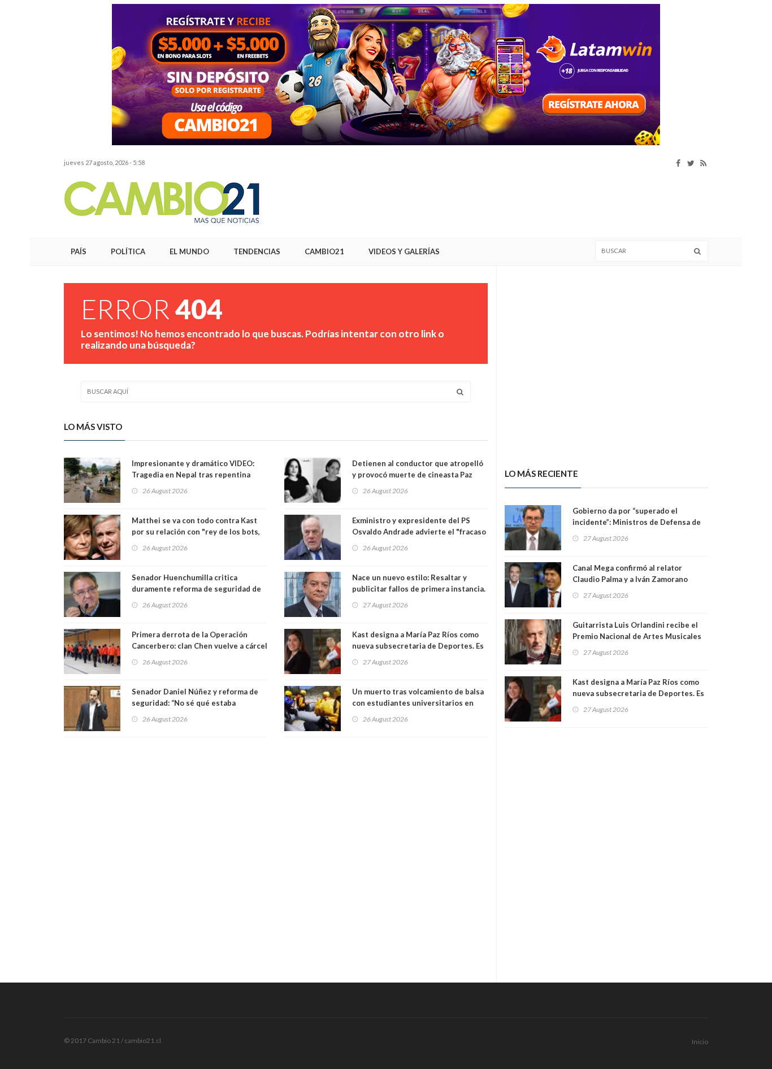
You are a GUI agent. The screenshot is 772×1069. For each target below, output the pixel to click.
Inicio (700, 1041)
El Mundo (189, 251)
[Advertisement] (502, 202)
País (78, 251)
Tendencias (256, 251)
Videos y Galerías (404, 251)
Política (128, 251)
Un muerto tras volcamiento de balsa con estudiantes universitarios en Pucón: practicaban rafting (418, 703)
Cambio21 (324, 251)
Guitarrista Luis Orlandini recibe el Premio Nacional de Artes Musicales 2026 (637, 636)
